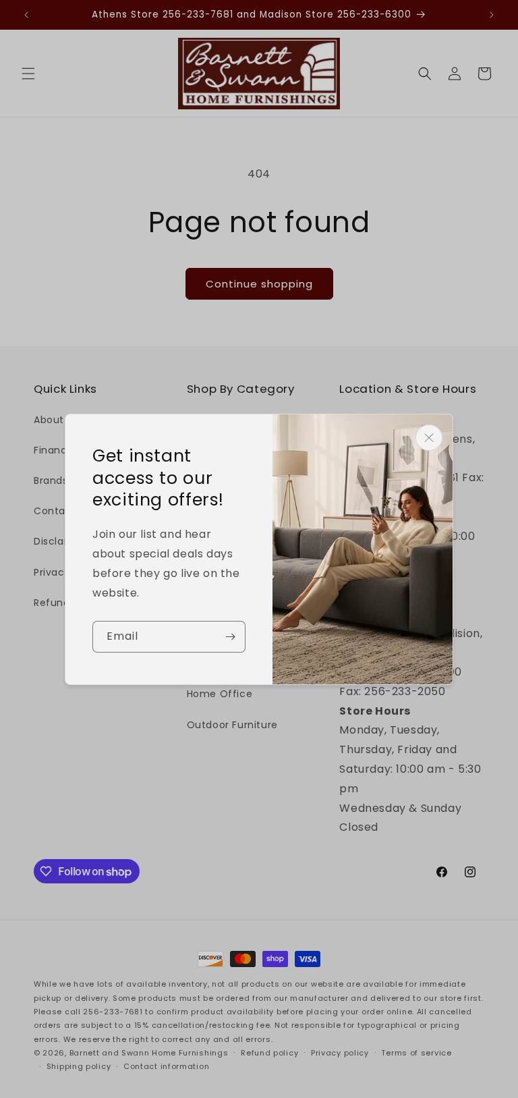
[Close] (428, 437)
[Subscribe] (230, 637)
